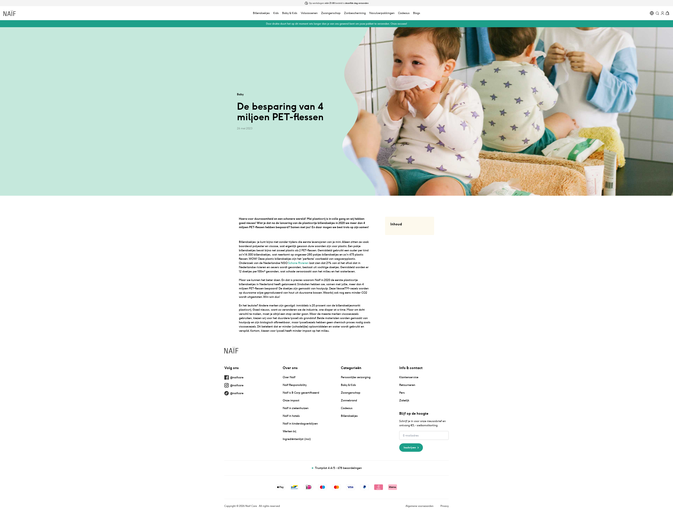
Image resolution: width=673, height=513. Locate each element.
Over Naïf (289, 377)
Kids (276, 13)
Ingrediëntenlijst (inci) (297, 439)
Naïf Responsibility (295, 385)
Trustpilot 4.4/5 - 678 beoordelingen (336, 468)
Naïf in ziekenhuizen (295, 408)
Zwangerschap (331, 13)
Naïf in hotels (291, 416)
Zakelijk (404, 400)
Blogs (416, 13)
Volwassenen (309, 13)
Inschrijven (410, 447)
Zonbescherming (355, 13)
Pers (402, 393)
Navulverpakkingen (382, 13)
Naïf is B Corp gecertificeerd (301, 393)
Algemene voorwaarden (419, 506)
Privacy (444, 506)
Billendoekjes (261, 13)
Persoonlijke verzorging (356, 377)
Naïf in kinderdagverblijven (300, 423)
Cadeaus (404, 13)
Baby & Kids (289, 13)
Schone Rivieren (298, 263)
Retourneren (407, 385)
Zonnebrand (349, 400)
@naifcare (236, 377)
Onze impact (291, 400)
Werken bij (289, 431)
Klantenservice (408, 377)
